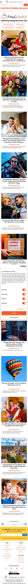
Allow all (14, 313)
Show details (20, 309)
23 (22, 524)
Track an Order (21, 560)
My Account (21, 557)
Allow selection (14, 317)
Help (7, 547)
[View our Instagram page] (11, 568)
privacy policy (12, 538)
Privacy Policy (7, 554)
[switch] (24, 294)
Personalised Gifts (8, 27)
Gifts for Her (20, 24)
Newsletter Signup (21, 549)
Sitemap (7, 558)
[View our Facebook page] (6, 568)
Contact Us (7, 545)
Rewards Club (21, 562)
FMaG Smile (6, 11)
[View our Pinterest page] (17, 568)
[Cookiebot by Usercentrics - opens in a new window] (20, 266)
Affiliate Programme (21, 547)
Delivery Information (7, 549)
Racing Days (20, 27)
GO (26, 5)
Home (2, 11)
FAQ (7, 551)
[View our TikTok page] (22, 568)
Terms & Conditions (7, 556)
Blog (21, 551)
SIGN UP (24, 534)
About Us (21, 545)
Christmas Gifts (8, 24)
